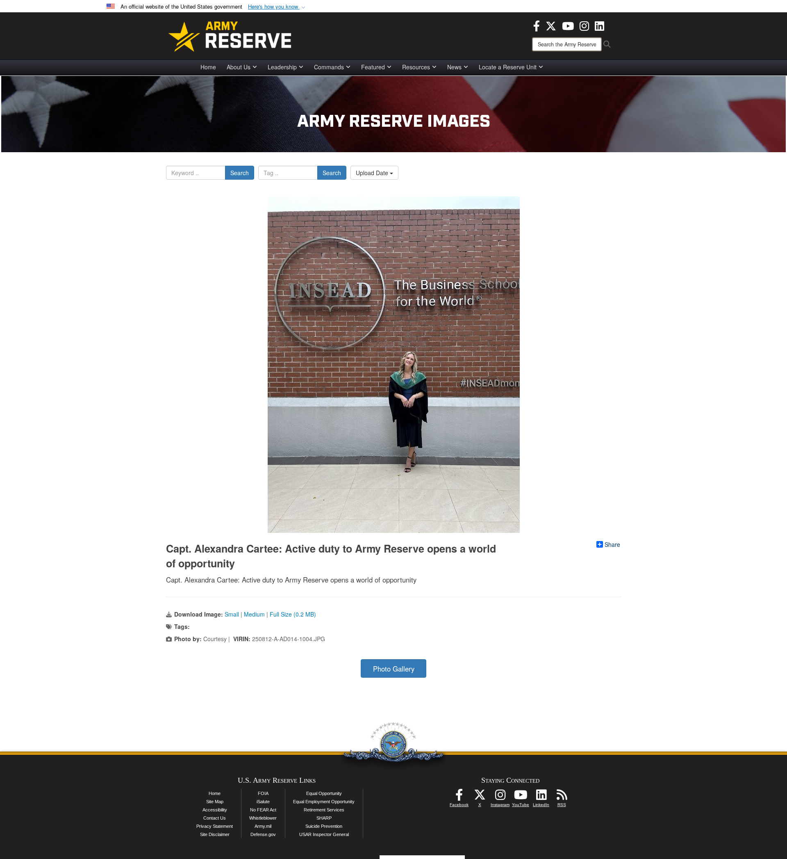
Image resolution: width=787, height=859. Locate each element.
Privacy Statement (214, 826)
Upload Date (373, 173)
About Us (238, 67)
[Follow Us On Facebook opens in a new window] (459, 797)
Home (208, 67)
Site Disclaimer (215, 834)
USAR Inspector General (324, 834)
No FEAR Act (263, 809)
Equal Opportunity (324, 793)
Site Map (214, 801)
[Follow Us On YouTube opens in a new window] (520, 797)
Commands (329, 67)
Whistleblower (263, 818)
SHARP (324, 818)
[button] (277, 6)
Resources (416, 67)
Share (612, 544)
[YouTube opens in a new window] (568, 25)
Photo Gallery (393, 669)
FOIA (263, 793)
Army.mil (263, 826)
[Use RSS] (561, 797)
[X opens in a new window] (551, 25)
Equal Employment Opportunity (324, 801)
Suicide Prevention (323, 826)
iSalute (263, 801)
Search (239, 173)
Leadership (282, 67)
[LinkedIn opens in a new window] (599, 25)
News (454, 67)
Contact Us (214, 818)
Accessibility (214, 809)
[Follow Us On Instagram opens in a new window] (500, 797)
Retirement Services (324, 809)
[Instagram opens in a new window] (584, 25)
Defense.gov (263, 834)
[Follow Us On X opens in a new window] (479, 797)
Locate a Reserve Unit (508, 67)
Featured (373, 67)
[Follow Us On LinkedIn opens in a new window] (541, 797)
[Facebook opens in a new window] (536, 25)
